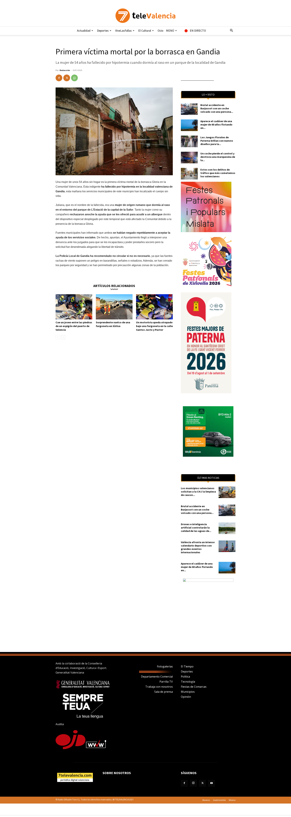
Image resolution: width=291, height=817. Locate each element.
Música (232, 800)
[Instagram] (193, 783)
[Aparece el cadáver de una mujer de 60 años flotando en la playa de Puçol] (189, 125)
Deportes (103, 30)
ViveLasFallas (123, 30)
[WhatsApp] (74, 78)
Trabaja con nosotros (159, 686)
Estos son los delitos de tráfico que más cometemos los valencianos (217, 173)
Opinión (186, 697)
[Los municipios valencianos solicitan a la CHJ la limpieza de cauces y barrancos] (227, 492)
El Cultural (144, 30)
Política (185, 676)
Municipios (188, 692)
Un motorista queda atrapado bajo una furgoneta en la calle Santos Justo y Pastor (154, 326)
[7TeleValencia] (145, 15)
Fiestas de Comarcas (193, 686)
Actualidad (83, 30)
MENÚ (170, 30)
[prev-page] (58, 337)
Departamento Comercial (157, 676)
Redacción (65, 70)
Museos (206, 800)
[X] (66, 78)
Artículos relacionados (114, 285)
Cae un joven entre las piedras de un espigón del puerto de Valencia (74, 326)
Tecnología (188, 681)
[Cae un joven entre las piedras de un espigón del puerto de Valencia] (74, 306)
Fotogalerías (165, 666)
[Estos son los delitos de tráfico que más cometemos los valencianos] (189, 173)
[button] (231, 31)
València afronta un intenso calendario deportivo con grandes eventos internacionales (198, 547)
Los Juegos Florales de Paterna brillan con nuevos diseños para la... (216, 141)
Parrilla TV (166, 681)
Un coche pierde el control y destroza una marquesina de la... (217, 157)
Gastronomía (219, 800)
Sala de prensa (163, 692)
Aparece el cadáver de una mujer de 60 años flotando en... (216, 124)
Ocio (160, 30)
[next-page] (63, 337)
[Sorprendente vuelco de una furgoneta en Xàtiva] (114, 306)
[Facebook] (59, 78)
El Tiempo (187, 666)
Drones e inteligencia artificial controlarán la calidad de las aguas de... (196, 527)
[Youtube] (211, 783)
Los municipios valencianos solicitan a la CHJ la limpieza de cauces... (198, 491)
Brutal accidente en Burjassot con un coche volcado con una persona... (216, 108)
